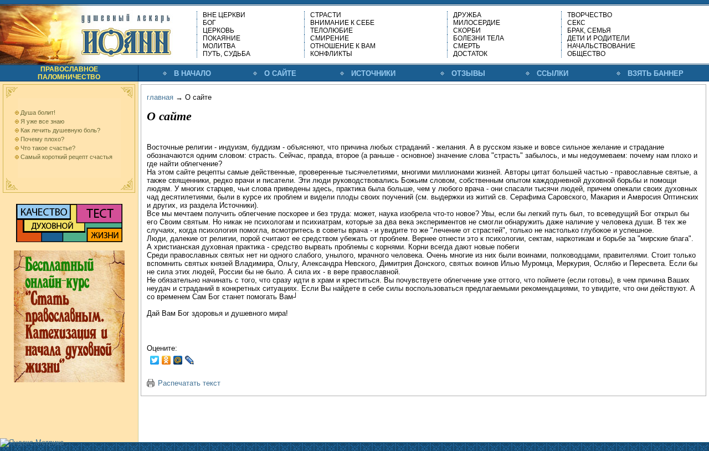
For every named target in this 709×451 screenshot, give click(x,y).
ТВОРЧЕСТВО (589, 15)
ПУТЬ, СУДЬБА (226, 54)
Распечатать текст (189, 383)
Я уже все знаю (42, 121)
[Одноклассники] (166, 360)
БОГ (209, 23)
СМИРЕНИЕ (329, 38)
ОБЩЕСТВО (586, 54)
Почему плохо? (42, 139)
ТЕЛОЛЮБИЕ (331, 30)
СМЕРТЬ (466, 46)
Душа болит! (37, 112)
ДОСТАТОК (470, 54)
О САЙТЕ (280, 73)
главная (160, 97)
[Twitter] (155, 360)
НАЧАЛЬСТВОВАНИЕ (601, 46)
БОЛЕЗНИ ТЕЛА (478, 38)
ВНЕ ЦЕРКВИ (224, 15)
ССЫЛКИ (552, 73)
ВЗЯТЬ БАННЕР (656, 73)
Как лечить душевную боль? (60, 130)
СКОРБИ (467, 30)
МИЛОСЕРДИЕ (476, 23)
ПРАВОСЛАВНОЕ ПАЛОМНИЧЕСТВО (69, 73)
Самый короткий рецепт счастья (66, 156)
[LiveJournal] (190, 360)
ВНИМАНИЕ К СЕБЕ (342, 23)
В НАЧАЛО (192, 73)
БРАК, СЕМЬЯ (589, 30)
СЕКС (576, 23)
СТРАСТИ (325, 15)
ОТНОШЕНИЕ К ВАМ (343, 46)
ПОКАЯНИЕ (221, 38)
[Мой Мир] (178, 360)
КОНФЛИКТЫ (331, 54)
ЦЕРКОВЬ (218, 30)
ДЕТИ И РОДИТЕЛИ (598, 38)
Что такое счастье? (47, 148)
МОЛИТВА (219, 46)
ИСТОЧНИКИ (373, 73)
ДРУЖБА (467, 15)
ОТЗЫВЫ (468, 73)
